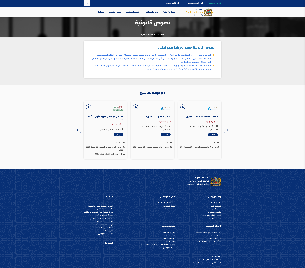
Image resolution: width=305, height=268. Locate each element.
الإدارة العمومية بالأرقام (103, 224)
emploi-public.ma (213, 263)
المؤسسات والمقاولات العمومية (208, 241)
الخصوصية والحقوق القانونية (210, 259)
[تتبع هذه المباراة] (182, 106)
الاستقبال (160, 34)
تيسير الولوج (216, 256)
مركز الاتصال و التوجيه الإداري (101, 218)
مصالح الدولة (216, 235)
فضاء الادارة (213, 3)
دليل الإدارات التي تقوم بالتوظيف (208, 232)
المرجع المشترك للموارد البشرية (100, 206)
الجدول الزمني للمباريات (212, 215)
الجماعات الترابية (215, 238)
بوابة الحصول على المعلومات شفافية (98, 212)
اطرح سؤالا (109, 231)
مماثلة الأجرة (108, 203)
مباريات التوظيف (215, 203)
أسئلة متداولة (170, 209)
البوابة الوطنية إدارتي (104, 215)
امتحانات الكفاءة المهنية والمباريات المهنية (158, 203)
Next (78, 130)
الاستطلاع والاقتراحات (104, 227)
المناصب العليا (215, 206)
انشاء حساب (171, 3)
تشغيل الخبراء (216, 209)
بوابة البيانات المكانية (104, 221)
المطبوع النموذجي (105, 234)
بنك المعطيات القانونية (104, 209)
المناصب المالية (215, 218)
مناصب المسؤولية (214, 212)
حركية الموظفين (169, 206)
